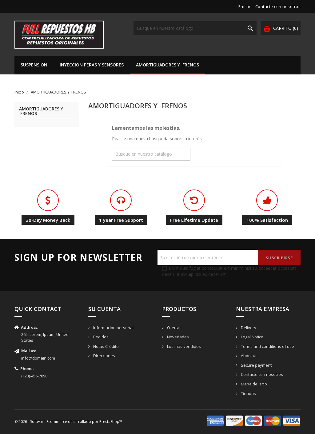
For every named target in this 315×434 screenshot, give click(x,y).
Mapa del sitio (253, 384)
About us (248, 355)
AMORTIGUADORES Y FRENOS (167, 65)
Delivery (248, 327)
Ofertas (173, 327)
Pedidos (100, 337)
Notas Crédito (105, 346)
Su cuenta (104, 309)
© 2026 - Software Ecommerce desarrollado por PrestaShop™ (68, 421)
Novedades (177, 337)
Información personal (113, 327)
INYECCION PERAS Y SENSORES (92, 65)
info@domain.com (38, 358)
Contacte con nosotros (278, 6)
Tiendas (248, 393)
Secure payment (256, 365)
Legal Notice (251, 337)
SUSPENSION (34, 65)
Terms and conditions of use (267, 346)
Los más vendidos (183, 346)
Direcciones (103, 355)
